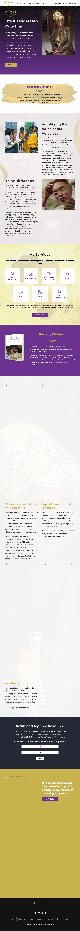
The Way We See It (43, 347)
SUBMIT (40, 758)
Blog (65, 3)
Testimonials (56, 3)
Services (36, 3)
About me (27, 3)
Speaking (45, 3)
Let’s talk (40, 315)
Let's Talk (11, 65)
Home (19, 3)
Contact (72, 3)
